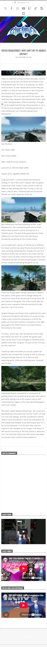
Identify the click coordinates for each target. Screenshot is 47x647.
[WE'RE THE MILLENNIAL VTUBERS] (23, 531)
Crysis (10, 420)
